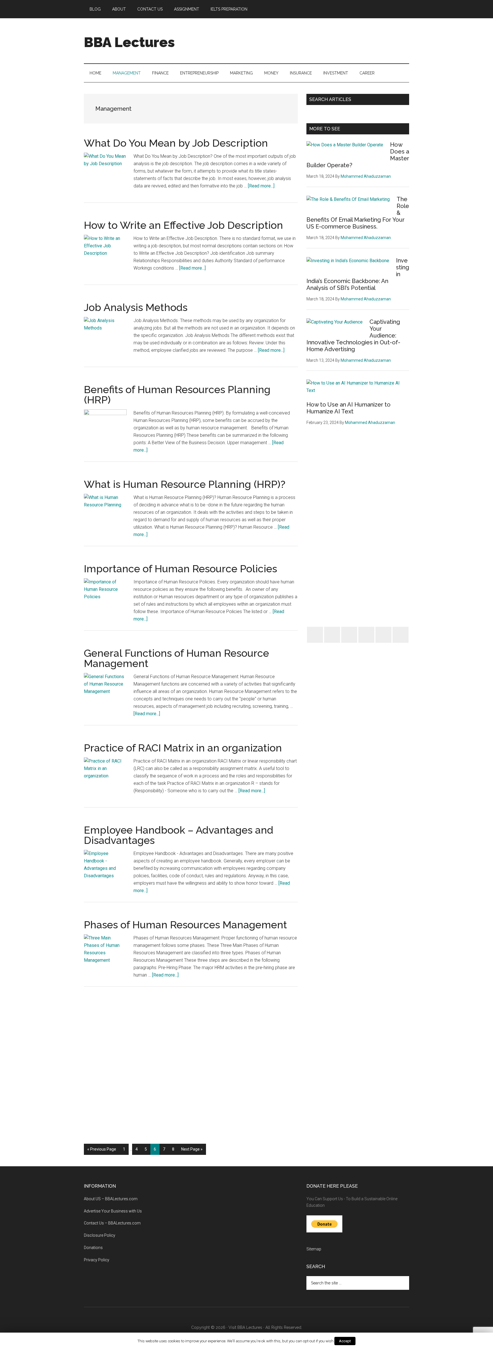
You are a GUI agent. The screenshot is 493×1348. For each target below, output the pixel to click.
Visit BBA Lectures (245, 1327)
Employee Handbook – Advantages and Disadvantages (178, 835)
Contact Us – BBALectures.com (112, 1223)
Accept (345, 1341)
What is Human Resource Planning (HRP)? (184, 484)
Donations (93, 1247)
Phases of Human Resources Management (185, 925)
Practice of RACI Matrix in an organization (183, 748)
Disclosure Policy (99, 1235)
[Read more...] (261, 186)
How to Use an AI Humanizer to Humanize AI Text (348, 408)
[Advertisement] (305, 39)
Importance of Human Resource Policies (180, 569)
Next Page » (192, 1151)
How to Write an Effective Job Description (183, 225)
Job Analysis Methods (135, 307)
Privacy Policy (96, 1260)
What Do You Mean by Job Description (176, 143)
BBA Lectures (129, 42)
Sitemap (313, 1249)
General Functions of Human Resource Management (176, 658)
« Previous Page (101, 1151)
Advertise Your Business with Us (113, 1211)
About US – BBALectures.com (111, 1199)
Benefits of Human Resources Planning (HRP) (177, 394)
